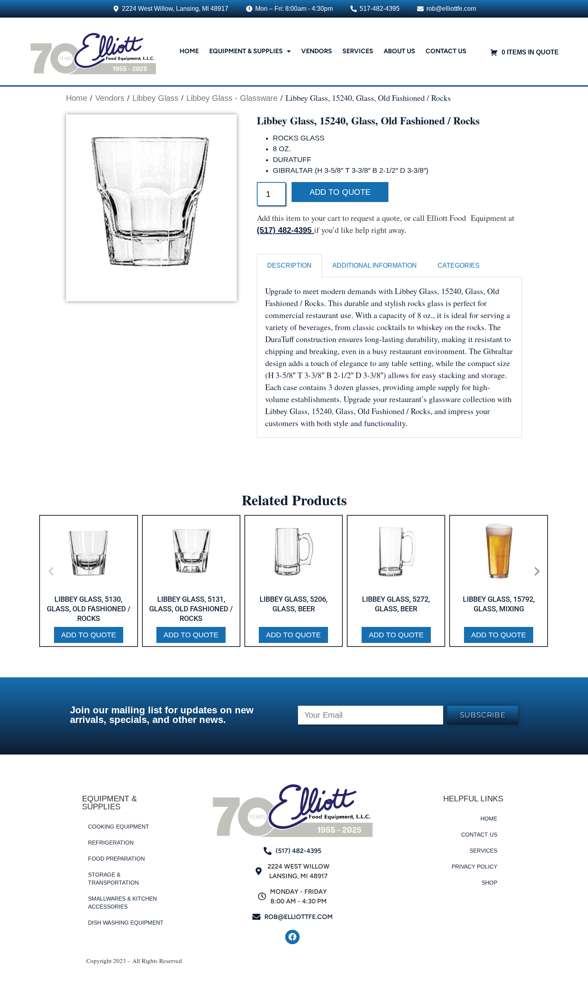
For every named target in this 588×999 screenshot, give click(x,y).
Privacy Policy (474, 866)
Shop (489, 882)
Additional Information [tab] (374, 265)
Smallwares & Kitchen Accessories (122, 902)
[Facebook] (292, 937)
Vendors (316, 51)
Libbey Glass (155, 98)
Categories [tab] (459, 265)
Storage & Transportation (113, 878)
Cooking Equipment (118, 826)
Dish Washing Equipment (126, 922)
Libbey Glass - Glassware (232, 98)
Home (189, 51)
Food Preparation (116, 858)
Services (357, 51)
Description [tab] (289, 265)
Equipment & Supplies (246, 51)
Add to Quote (340, 192)
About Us (399, 51)
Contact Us (446, 51)
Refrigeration (111, 842)
